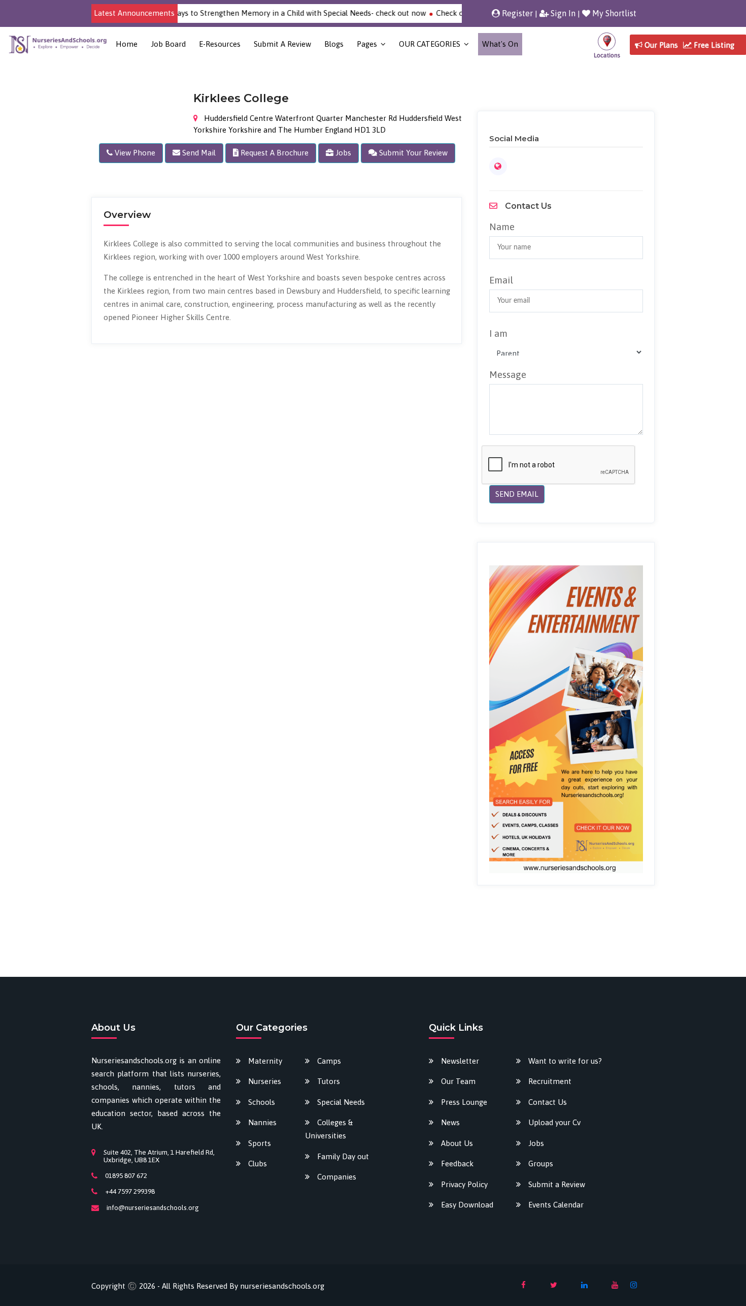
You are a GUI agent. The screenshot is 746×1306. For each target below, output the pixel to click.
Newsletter (460, 1061)
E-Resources (220, 44)
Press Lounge (464, 1102)
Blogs (334, 44)
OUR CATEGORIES (429, 44)
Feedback (457, 1163)
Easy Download (467, 1204)
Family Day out (343, 1156)
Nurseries (264, 1081)
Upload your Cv (554, 1122)
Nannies (262, 1122)
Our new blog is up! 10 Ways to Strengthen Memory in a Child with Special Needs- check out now (237, 13)
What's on (500, 44)
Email (501, 279)
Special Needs (341, 1102)
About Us (457, 1143)
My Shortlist (613, 13)
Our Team (458, 1081)
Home (127, 44)
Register (516, 13)
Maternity (265, 1061)
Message (507, 374)
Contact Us (547, 1102)
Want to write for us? (565, 1061)
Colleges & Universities (329, 1129)
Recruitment (549, 1081)
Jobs (536, 1143)
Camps (329, 1061)
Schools (261, 1102)
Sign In (562, 13)
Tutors (328, 1081)
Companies (336, 1176)
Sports (259, 1143)
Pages (367, 44)
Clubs (257, 1163)
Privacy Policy (464, 1184)
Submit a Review (282, 44)
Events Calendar (556, 1204)
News (450, 1122)
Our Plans (660, 45)
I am (498, 333)
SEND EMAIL (516, 494)
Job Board (168, 44)
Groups (540, 1163)
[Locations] (607, 44)
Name (502, 226)
